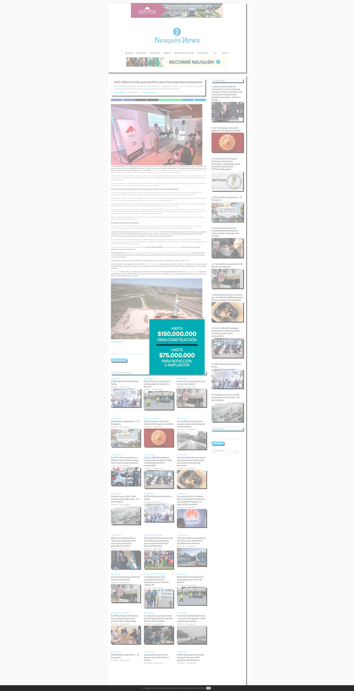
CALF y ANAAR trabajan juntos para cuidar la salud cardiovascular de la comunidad (158, 461)
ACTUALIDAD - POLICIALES (154, 574)
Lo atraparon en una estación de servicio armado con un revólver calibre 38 (156, 581)
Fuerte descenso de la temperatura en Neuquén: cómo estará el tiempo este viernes (225, 232)
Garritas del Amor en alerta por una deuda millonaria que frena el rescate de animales (191, 461)
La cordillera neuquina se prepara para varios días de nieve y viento (191, 424)
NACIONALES (155, 53)
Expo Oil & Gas (137, 354)
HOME (130, 53)
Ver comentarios (118, 360)
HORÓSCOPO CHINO (151, 418)
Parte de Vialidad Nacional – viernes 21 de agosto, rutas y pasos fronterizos (191, 618)
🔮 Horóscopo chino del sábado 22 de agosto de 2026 (158, 422)
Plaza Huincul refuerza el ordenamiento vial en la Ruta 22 (157, 384)
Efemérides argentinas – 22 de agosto (226, 198)
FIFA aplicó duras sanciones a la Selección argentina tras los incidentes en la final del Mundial (158, 542)
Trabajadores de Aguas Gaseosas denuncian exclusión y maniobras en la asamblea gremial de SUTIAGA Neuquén (225, 164)
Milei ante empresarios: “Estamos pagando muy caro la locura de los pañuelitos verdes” (123, 542)
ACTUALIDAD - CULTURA (153, 535)
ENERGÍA (167, 53)
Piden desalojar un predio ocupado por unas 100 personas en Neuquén (190, 657)
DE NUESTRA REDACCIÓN (184, 53)
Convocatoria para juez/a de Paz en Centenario (191, 382)
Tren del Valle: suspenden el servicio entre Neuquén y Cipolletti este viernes (191, 541)
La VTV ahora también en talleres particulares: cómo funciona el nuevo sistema (125, 460)
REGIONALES (141, 53)
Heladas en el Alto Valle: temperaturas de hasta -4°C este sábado (125, 499)
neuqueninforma (117, 342)
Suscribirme (217, 443)
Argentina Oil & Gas (124, 354)
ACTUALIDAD (202, 53)
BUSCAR (225, 53)
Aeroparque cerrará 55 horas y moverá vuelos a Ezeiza (156, 657)
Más (214, 53)
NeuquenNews (149, 92)
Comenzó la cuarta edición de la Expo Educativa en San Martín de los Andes (158, 618)
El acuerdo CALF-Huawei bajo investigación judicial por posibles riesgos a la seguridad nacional (191, 500)
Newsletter (218, 429)
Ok (208, 688)
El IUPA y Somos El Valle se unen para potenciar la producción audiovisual (124, 618)
